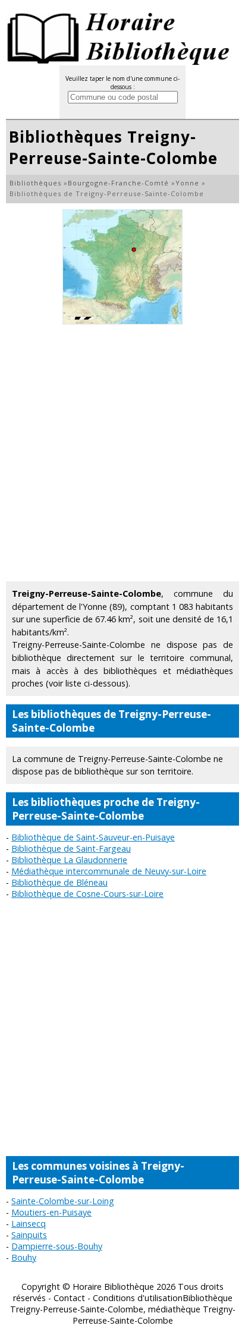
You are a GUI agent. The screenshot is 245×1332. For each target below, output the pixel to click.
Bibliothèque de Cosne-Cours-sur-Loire (87, 893)
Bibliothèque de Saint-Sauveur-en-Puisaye (93, 837)
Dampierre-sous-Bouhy (56, 1246)
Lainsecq (28, 1223)
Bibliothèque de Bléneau (59, 882)
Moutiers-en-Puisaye (51, 1212)
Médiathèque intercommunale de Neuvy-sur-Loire (108, 871)
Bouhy (23, 1257)
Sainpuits (29, 1234)
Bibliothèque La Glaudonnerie (69, 859)
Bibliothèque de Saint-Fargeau (71, 848)
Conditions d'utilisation (138, 1297)
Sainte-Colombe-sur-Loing (62, 1201)
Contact (69, 1297)
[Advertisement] (122, 452)
